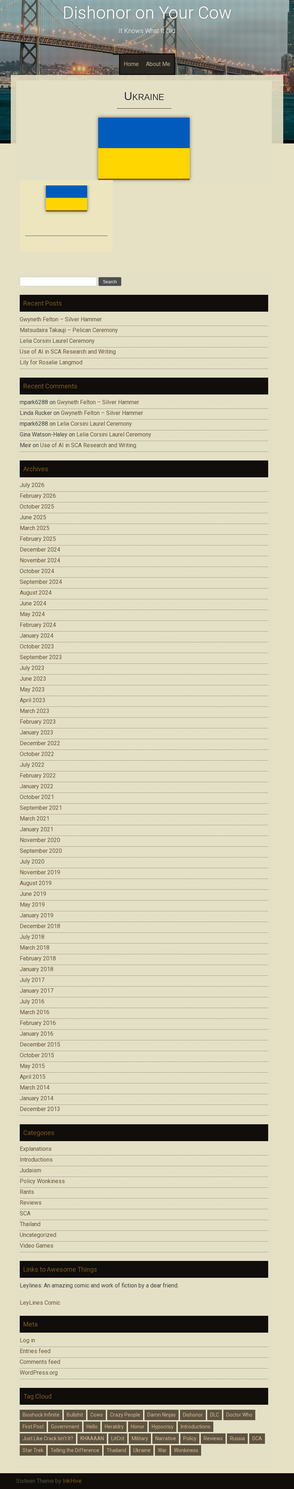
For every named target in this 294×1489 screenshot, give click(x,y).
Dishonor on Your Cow (147, 13)
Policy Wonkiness (42, 1181)
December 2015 (40, 1044)
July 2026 (32, 485)
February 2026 (38, 495)
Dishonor (193, 1415)
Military (140, 1438)
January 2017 (36, 990)
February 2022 (38, 775)
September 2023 (41, 657)
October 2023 (37, 646)
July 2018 (32, 936)
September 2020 (41, 850)
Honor (137, 1426)
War (162, 1450)
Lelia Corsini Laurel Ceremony (57, 340)
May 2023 (32, 689)
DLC (214, 1415)
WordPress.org (39, 1372)
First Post (33, 1426)
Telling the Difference (75, 1450)
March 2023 (34, 711)
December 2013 (40, 1109)
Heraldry (114, 1426)
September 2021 (41, 807)
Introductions (36, 1159)
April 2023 (33, 700)
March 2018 (34, 947)
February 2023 (38, 721)
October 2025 (37, 506)
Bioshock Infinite (41, 1415)
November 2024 (40, 560)
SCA (25, 1213)
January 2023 (36, 732)
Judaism (30, 1170)
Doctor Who (239, 1415)
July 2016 (32, 1001)
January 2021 (36, 829)
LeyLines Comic (40, 1302)
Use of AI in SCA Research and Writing (68, 351)
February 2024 (38, 624)
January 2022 (36, 786)
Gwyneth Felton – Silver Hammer (61, 319)
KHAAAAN (92, 1438)
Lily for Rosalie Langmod (51, 362)
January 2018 (36, 969)
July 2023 (32, 668)
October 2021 (37, 797)
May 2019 (32, 904)
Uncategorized (38, 1235)
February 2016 (38, 1023)
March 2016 (34, 1012)
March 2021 (34, 818)
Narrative (165, 1438)
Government (65, 1426)
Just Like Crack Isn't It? (48, 1438)
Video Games (36, 1245)
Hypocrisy (163, 1426)
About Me (158, 64)
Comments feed (40, 1361)
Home (131, 64)
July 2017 (32, 980)
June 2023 (33, 678)
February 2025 (38, 538)
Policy (189, 1438)
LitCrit (117, 1438)
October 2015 (37, 1055)
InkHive (72, 1481)
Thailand (30, 1224)
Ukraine (142, 1450)
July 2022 (32, 764)
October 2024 (37, 571)
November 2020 (40, 840)
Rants (27, 1191)
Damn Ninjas (161, 1415)
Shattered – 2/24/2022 (66, 242)
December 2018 (40, 926)
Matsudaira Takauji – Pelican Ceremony (69, 330)
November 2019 (40, 872)
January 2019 (36, 915)
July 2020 (32, 861)
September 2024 (41, 581)
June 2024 (33, 603)
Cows (96, 1415)
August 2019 (36, 883)
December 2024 (40, 549)
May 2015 (32, 1066)
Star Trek (33, 1450)
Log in (27, 1340)
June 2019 (33, 893)
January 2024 (36, 635)
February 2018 (38, 958)
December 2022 (40, 743)
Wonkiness (186, 1450)
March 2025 (34, 528)
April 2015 (33, 1076)
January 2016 (36, 1033)
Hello (92, 1426)
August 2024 (36, 592)
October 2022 (37, 754)
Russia (237, 1438)
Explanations (36, 1148)
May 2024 (32, 614)
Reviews (31, 1202)
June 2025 (33, 517)
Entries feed (35, 1351)
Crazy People (125, 1415)
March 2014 (34, 1087)
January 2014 (36, 1098)
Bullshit (75, 1415)
